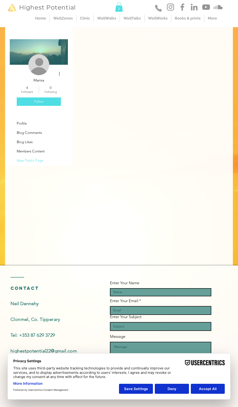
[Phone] (158, 8)
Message (117, 337)
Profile (22, 123)
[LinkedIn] (194, 7)
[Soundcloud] (218, 7)
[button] (119, 7)
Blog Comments (29, 132)
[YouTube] (206, 7)
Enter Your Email (124, 301)
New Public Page (30, 160)
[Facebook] (182, 7)
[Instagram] (170, 7)
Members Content (31, 151)
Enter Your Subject (126, 317)
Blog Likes (25, 142)
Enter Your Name (124, 283)
